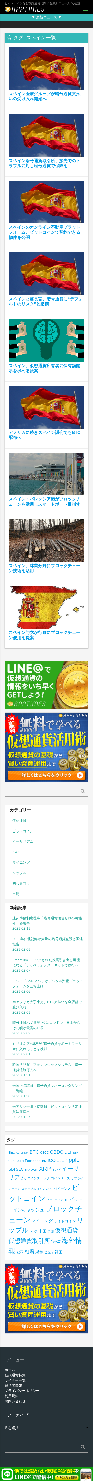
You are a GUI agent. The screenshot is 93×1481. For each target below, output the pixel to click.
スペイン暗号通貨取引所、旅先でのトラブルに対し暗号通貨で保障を (44, 163)
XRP (45, 1168)
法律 (56, 1241)
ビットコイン (22, 831)
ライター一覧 (15, 1380)
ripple (72, 1160)
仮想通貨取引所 (29, 1240)
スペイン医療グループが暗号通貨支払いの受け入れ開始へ (44, 96)
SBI (11, 1169)
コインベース (60, 1178)
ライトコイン (65, 1221)
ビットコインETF (57, 1199)
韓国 (58, 1252)
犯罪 (19, 1252)
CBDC (56, 1152)
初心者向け (21, 883)
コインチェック (38, 1178)
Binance (14, 1152)
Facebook (32, 1161)
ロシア (34, 1231)
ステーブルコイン (33, 1188)
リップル (19, 873)
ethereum (16, 1160)
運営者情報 (13, 1386)
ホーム (10, 1370)
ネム (49, 1189)
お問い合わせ (15, 1401)
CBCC (44, 1152)
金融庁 (49, 1252)
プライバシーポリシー (22, 1391)
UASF (34, 1169)
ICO (15, 852)
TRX (27, 1169)
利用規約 (12, 1396)
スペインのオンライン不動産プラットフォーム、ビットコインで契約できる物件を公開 (44, 232)
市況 (15, 894)
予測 (51, 1231)
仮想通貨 (19, 821)
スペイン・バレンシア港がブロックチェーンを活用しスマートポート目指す (44, 501)
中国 (43, 1231)
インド (56, 1169)
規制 (39, 1252)
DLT (68, 1152)
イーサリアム (22, 841)
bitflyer (25, 1152)
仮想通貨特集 (15, 1375)
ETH (75, 1152)
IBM (44, 1161)
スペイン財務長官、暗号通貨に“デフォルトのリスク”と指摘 (46, 301)
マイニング (21, 862)
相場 (29, 1251)
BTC (34, 1152)
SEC (20, 1169)
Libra (60, 1160)
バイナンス (62, 1189)
